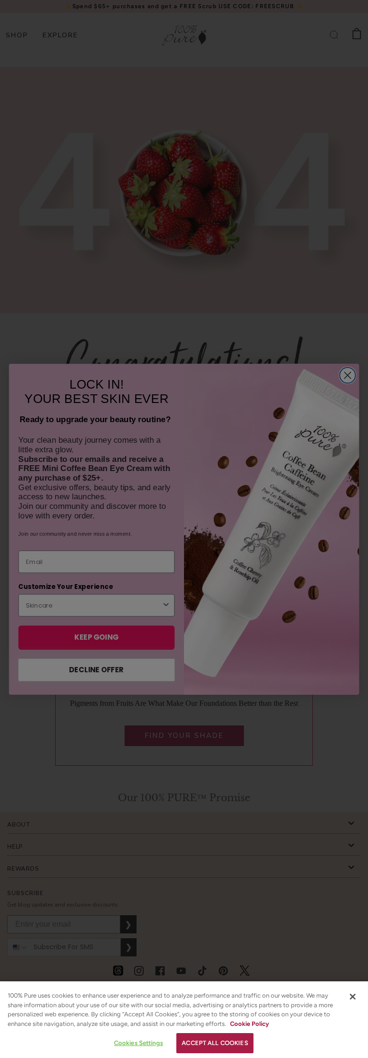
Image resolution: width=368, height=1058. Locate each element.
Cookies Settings (138, 1042)
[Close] (352, 996)
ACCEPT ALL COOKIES (215, 1042)
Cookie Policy (249, 1023)
